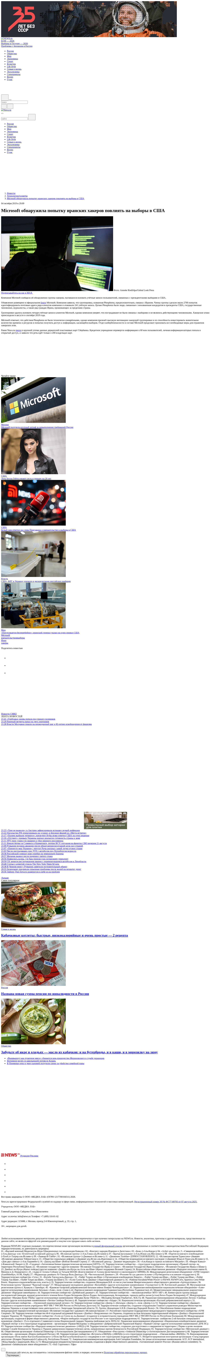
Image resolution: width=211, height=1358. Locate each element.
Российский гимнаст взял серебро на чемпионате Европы (32, 853)
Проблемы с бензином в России (16, 46)
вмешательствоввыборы (13, 638)
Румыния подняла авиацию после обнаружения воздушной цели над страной (42, 846)
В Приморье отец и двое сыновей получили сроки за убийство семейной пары (45, 1063)
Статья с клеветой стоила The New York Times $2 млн (30, 864)
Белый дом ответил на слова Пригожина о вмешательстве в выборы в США (38, 530)
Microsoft (5, 635)
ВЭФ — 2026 (7, 41)
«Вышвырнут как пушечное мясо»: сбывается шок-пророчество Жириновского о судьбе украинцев (55, 1058)
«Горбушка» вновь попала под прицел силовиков (28, 719)
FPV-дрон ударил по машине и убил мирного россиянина (32, 840)
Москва (5, 424)
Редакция (25, 1156)
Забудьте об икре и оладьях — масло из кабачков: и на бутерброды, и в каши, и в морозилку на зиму (79, 1052)
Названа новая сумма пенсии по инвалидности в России (45, 994)
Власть (4, 578)
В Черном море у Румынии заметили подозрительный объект (34, 866)
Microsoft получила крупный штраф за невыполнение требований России (37, 427)
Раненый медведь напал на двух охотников (25, 721)
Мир (3, 630)
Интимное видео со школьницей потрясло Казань (31, 1061)
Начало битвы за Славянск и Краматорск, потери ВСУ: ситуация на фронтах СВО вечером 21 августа (54, 843)
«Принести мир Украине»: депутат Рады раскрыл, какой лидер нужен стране (41, 848)
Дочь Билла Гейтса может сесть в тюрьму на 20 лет (26, 478)
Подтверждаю (13, 1355)
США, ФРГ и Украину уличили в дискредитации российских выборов (36, 581)
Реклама (34, 1156)
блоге (43, 302)
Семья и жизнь (8, 929)
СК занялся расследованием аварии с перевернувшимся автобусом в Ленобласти (43, 861)
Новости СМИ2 (9, 714)
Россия (4, 987)
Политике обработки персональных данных (125, 1352)
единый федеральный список (107, 1246)
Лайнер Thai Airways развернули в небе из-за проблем (30, 872)
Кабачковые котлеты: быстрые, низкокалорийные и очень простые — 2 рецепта (64, 935)
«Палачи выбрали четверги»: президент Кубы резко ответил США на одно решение (45, 835)
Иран (3, 640)
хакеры (4, 643)
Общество (6, 1046)
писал (18, 330)
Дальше (5, 878)
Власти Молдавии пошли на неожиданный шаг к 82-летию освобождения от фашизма (46, 724)
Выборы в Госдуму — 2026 (14, 43)
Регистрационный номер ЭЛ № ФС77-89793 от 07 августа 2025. (165, 1201)
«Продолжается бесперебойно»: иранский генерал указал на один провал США (40, 632)
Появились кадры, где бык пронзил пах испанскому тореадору (34, 859)
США (4, 476)
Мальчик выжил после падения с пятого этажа (27, 856)
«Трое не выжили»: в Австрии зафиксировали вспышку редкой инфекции (40, 830)
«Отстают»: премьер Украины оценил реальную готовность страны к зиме (40, 838)
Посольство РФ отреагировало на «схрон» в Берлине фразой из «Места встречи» (43, 833)
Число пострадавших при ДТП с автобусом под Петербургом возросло (38, 851)
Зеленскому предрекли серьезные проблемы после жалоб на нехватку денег (41, 869)
